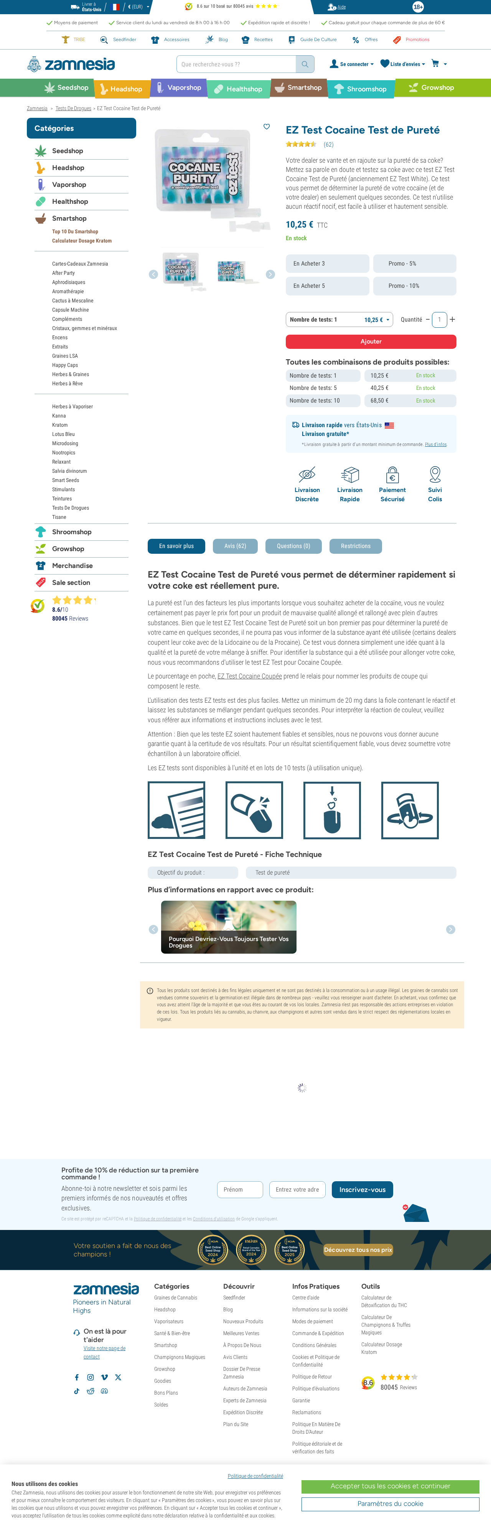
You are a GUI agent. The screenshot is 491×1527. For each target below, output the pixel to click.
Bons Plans (166, 1393)
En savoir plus (176, 546)
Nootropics (63, 452)
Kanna (59, 416)
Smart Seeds (65, 480)
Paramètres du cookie (390, 1503)
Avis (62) (235, 546)
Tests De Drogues (70, 508)
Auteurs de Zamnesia (245, 1388)
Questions (293, 546)
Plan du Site (235, 1424)
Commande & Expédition (318, 1333)
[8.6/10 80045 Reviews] (77, 599)
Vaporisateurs (168, 1321)
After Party (63, 273)
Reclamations (306, 1412)
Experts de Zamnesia (245, 1400)
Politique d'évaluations (315, 1388)
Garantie (301, 1400)
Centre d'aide (305, 1297)
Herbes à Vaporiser (72, 406)
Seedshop (67, 151)
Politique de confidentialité (157, 1219)
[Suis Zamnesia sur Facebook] (77, 1377)
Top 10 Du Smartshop (75, 231)
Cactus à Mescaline (73, 300)
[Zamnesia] (96, 64)
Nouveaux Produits (243, 1321)
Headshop (68, 167)
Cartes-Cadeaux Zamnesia (80, 264)
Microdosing (65, 443)
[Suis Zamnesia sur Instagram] (90, 1377)
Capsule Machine (70, 310)
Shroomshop (72, 532)
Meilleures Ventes (241, 1333)
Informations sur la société (320, 1309)
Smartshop (69, 218)
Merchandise (72, 565)
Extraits (60, 346)
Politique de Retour (312, 1376)
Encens (60, 337)
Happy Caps (65, 365)
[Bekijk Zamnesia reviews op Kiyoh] (37, 605)
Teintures (62, 498)
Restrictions (356, 546)
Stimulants (63, 489)
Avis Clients (235, 1357)
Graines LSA (65, 356)
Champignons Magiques (179, 1357)
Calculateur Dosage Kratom (82, 241)
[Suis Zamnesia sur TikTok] (77, 1391)
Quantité (411, 319)
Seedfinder (234, 1297)
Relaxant (61, 462)
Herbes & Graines (70, 374)
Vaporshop (69, 184)
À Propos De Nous (242, 1345)
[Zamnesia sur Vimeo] (104, 1377)
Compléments (67, 319)
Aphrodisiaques (68, 282)
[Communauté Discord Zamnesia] (104, 1391)
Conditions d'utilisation (214, 1219)
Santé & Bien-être (172, 1333)
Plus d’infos (436, 444)
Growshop (68, 549)
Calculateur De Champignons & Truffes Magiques (385, 1325)
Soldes (161, 1405)
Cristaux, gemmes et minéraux (84, 328)
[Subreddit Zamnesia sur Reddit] (90, 1391)
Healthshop (70, 201)
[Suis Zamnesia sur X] (118, 1377)
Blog (228, 1309)
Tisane (59, 517)
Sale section (71, 582)
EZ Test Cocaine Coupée (249, 676)
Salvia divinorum (69, 471)
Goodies (162, 1381)
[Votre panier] (440, 64)
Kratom (60, 425)
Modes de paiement (312, 1321)
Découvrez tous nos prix (358, 1249)
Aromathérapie (68, 291)
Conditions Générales (314, 1345)
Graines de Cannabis (175, 1297)
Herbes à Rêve (67, 383)
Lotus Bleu (63, 434)
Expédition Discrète (243, 1412)
